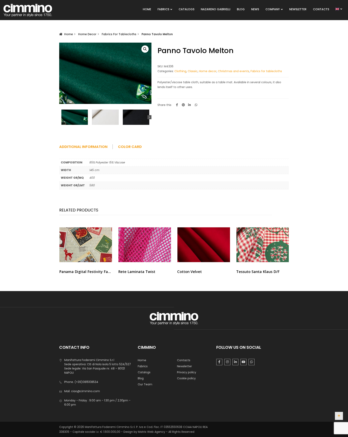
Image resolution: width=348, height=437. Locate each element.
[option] (85, 252)
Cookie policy (186, 378)
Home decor (87, 34)
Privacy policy (186, 372)
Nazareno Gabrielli (215, 9)
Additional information (83, 146)
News (255, 9)
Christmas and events (233, 71)
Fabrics (163, 9)
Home (147, 9)
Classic (193, 71)
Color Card (130, 146)
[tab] (88, 148)
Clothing (180, 71)
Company (272, 9)
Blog (241, 9)
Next (149, 117)
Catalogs (186, 9)
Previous (61, 117)
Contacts (321, 9)
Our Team (145, 384)
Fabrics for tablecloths (119, 34)
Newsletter (298, 9)
